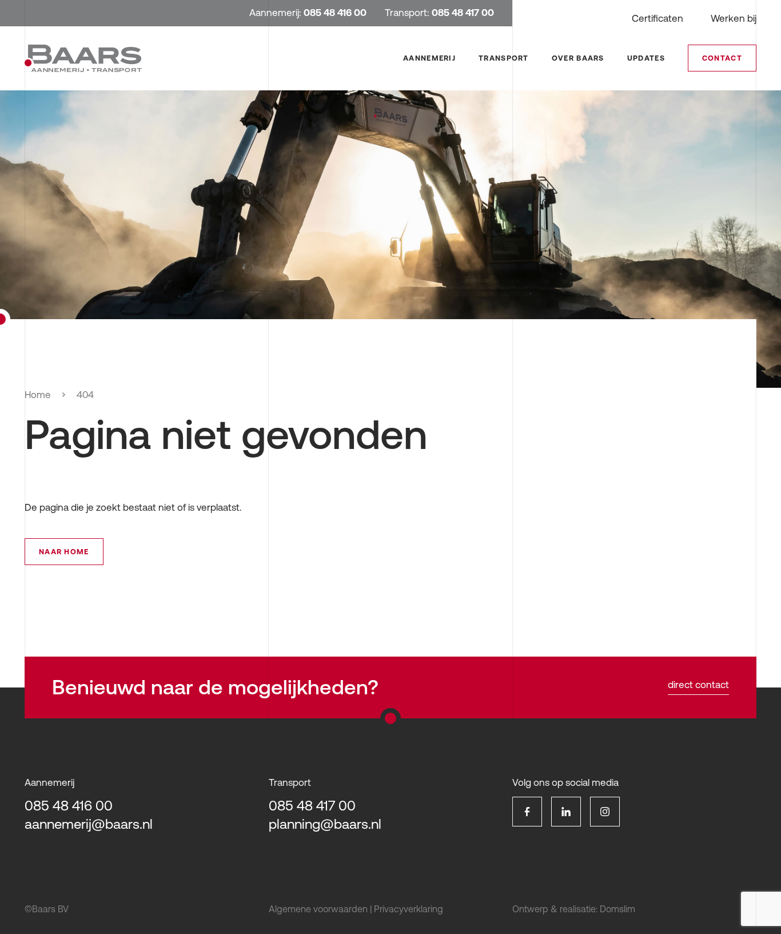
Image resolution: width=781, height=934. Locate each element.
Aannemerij (429, 58)
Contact (722, 58)
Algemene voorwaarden (318, 909)
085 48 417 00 (312, 805)
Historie (589, 109)
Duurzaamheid (603, 125)
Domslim (617, 909)
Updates (646, 58)
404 (85, 394)
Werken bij (733, 18)
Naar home (64, 551)
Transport (504, 58)
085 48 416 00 (69, 805)
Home (38, 394)
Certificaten (657, 18)
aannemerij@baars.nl (89, 824)
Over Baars (578, 58)
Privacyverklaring (408, 909)
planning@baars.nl (325, 824)
